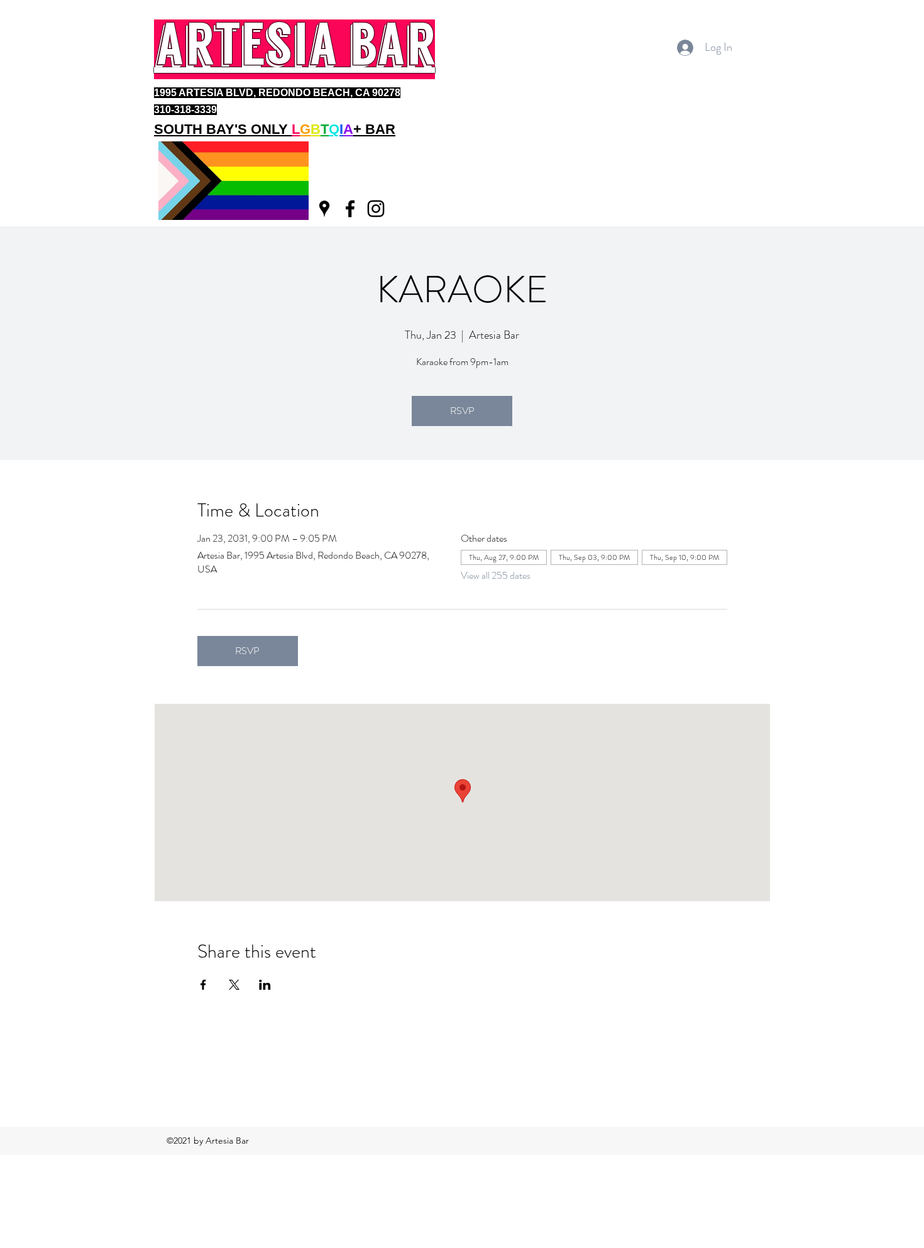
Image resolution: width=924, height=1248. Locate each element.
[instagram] (376, 208)
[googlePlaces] (324, 208)
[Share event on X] (234, 985)
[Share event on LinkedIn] (265, 985)
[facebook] (350, 208)
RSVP (462, 410)
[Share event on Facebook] (203, 985)
